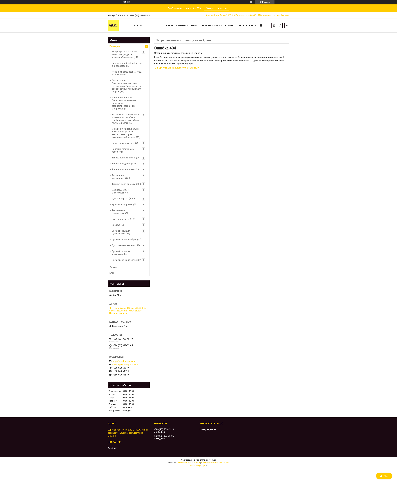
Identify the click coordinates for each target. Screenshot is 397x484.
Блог (111, 273)
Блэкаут (116, 225)
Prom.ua (212, 460)
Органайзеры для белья (124, 260)
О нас (194, 25)
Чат (386, 476)
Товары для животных (123, 169)
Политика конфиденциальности (215, 463)
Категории (182, 25)
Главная (168, 25)
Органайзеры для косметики (121, 252)
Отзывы (113, 267)
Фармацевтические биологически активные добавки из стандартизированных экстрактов (124, 103)
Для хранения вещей (123, 245)
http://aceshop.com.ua (124, 361)
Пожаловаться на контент (188, 463)
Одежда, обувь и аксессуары (120, 191)
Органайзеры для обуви (124, 239)
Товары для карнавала (123, 157)
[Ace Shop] (119, 25)
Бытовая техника (120, 219)
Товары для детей (121, 163)
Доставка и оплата (211, 25)
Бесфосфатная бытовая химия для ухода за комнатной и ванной (124, 54)
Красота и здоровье (122, 204)
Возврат (229, 25)
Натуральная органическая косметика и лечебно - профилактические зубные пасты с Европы (126, 118)
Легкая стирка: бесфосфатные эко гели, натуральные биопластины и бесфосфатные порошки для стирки (126, 86)
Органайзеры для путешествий (121, 232)
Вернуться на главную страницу (178, 67)
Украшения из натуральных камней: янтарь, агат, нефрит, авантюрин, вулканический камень (126, 133)
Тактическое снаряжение (118, 211)
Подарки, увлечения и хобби (123, 150)
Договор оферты (247, 25)
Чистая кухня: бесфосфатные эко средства (127, 64)
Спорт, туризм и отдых (123, 143)
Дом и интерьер (120, 198)
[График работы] (273, 25)
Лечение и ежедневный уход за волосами (127, 73)
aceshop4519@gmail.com (125, 364)
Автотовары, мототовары (118, 176)
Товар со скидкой (216, 8)
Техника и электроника (124, 184)
